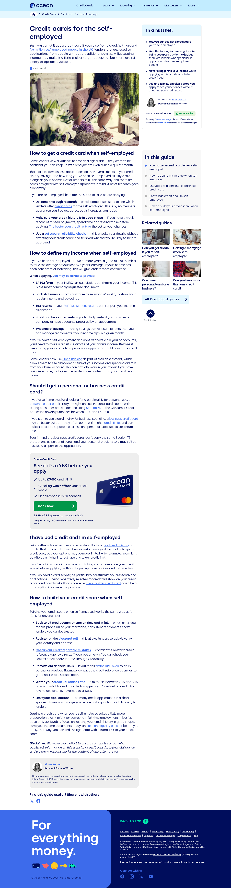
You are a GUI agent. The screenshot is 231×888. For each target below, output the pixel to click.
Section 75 (93, 408)
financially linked (107, 666)
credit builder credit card (103, 583)
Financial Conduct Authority (167, 854)
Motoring (126, 5)
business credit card (123, 419)
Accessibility (158, 831)
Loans (106, 5)
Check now (45, 506)
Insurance (148, 5)
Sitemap (145, 831)
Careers (135, 831)
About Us (124, 831)
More (191, 5)
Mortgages (171, 5)
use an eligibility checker (105, 726)
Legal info (148, 835)
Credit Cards (84, 5)
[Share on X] (32, 801)
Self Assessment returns (81, 306)
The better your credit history (69, 226)
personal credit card (44, 404)
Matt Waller (163, 123)
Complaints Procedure (130, 835)
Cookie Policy (188, 831)
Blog (196, 835)
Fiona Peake (179, 99)
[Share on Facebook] (38, 801)
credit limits (112, 423)
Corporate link (184, 835)
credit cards (63, 206)
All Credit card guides (162, 299)
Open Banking (72, 359)
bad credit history (116, 545)
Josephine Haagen (163, 119)
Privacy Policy (172, 831)
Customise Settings (165, 835)
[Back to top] (150, 313)
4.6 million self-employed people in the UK (61, 49)
